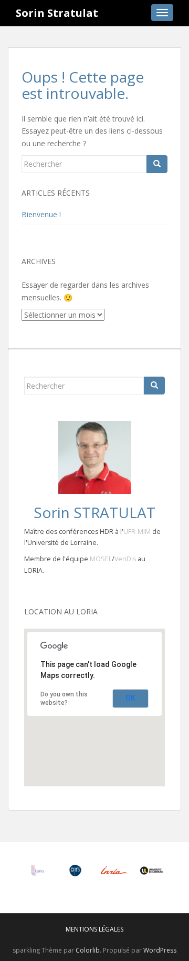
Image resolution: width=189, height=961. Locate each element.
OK (130, 698)
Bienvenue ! (41, 214)
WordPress (159, 950)
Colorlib (88, 950)
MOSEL (101, 558)
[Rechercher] (156, 164)
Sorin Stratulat (57, 13)
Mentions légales (94, 929)
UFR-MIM (137, 531)
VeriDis (125, 558)
